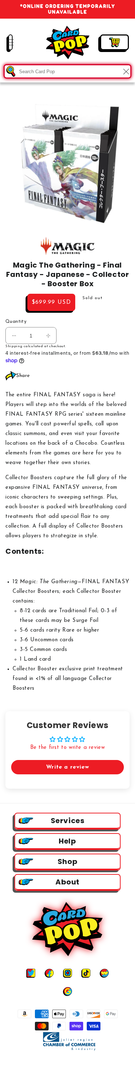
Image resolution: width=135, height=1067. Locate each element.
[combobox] (67, 71)
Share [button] (23, 375)
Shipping (14, 346)
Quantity (15, 321)
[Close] (126, 71)
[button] (5, 42)
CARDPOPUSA (74, 1060)
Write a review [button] (67, 767)
